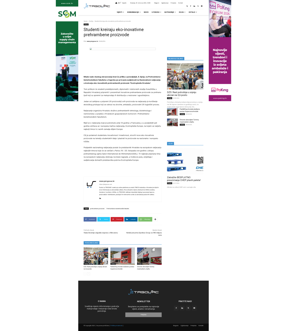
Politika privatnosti (116, 326)
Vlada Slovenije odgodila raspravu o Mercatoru (101, 233)
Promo (170, 183)
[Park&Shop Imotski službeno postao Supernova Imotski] (122, 256)
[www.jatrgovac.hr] (91, 189)
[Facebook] (190, 6)
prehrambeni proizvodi (97, 208)
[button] (187, 6)
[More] (155, 219)
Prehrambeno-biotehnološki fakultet (118, 208)
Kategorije (169, 12)
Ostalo (192, 12)
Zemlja (91, 21)
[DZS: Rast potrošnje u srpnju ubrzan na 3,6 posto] (96, 256)
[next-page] (88, 273)
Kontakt (180, 3)
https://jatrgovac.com (105, 184)
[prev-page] (85, 273)
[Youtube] (201, 6)
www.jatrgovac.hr (92, 41)
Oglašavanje (165, 3)
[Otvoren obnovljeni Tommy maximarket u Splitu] (149, 256)
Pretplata (173, 3)
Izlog (181, 12)
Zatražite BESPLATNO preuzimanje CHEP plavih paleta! (184, 179)
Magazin (156, 3)
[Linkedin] (194, 6)
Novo (146, 12)
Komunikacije (133, 12)
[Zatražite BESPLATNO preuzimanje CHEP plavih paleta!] (185, 161)
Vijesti (119, 12)
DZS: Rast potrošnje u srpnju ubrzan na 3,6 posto (181, 93)
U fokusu (155, 12)
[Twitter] (198, 6)
